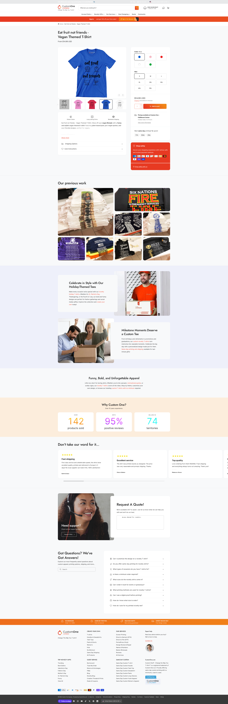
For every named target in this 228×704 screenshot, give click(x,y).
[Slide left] (119, 95)
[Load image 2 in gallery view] (64, 104)
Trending (61, 663)
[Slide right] (122, 95)
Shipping (136, 100)
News (157, 697)
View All (60, 681)
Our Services (110, 14)
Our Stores (139, 697)
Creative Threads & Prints (95, 678)
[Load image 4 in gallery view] (92, 104)
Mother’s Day (62, 673)
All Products (91, 655)
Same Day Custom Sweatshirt (125, 671)
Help (134, 2)
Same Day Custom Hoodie (124, 665)
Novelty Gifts (98, 14)
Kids (88, 647)
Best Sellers (62, 665)
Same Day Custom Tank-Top (125, 668)
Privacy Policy (117, 697)
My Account (142, 2)
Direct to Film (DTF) (122, 640)
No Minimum (91, 650)
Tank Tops (90, 640)
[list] (114, 422)
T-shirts (89, 634)
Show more (65, 138)
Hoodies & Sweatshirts (94, 637)
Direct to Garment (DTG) (123, 637)
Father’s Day (62, 671)
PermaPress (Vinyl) (122, 642)
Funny (60, 678)
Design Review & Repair (123, 645)
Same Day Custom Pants (124, 673)
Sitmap (162, 697)
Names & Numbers (122, 647)
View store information (144, 122)
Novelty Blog (91, 676)
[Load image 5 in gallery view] (105, 104)
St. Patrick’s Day (63, 676)
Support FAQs (68, 534)
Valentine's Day (63, 668)
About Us (91, 697)
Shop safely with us (141, 166)
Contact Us (148, 641)
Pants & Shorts (91, 642)
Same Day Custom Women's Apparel (127, 681)
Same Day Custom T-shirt (124, 663)
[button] (168, 8)
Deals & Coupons (92, 681)
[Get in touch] (163, 8)
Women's (90, 645)
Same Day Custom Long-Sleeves (126, 676)
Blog (88, 673)
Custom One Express (67, 697)
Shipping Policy (126, 697)
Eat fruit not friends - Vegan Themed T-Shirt (77, 24)
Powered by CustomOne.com (80, 697)
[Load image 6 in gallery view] (119, 104)
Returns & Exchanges (93, 668)
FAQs (88, 671)
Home (61, 24)
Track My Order (92, 665)
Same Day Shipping (93, 652)
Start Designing (123, 14)
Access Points (86, 14)
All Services (120, 655)
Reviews (118, 652)
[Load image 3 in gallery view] (78, 104)
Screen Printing (121, 634)
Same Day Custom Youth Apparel (126, 678)
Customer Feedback (149, 697)
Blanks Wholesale (121, 650)
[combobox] (109, 8)
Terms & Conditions (107, 697)
